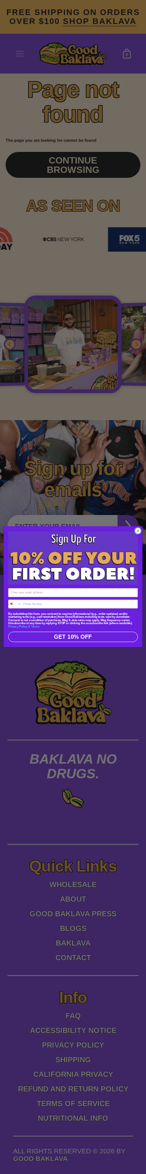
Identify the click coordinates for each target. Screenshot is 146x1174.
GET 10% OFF (73, 637)
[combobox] (14, 604)
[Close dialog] (138, 531)
